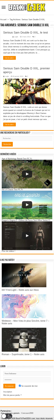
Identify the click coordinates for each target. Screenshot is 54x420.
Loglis (16, 37)
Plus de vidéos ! (8, 251)
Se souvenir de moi (29, 386)
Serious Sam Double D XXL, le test (25, 32)
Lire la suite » (9, 58)
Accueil (3, 19)
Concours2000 (27, 413)
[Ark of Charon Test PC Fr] (27, 205)
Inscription (7, 392)
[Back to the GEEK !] (27, 7)
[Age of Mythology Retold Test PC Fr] (27, 174)
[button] (6, 416)
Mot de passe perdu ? (12, 395)
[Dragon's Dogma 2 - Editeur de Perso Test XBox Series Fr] (27, 235)
